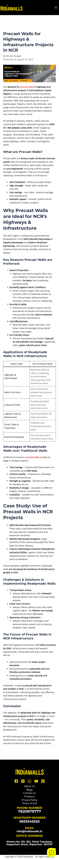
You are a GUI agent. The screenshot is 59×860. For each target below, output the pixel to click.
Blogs (29, 789)
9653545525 (29, 821)
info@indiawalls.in (29, 831)
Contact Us (29, 793)
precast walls (26, 86)
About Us (29, 786)
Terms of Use (29, 803)
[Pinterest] (43, 781)
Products (29, 796)
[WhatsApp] (29, 781)
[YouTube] (36, 781)
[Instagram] (23, 781)
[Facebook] (16, 781)
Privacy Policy (29, 800)
